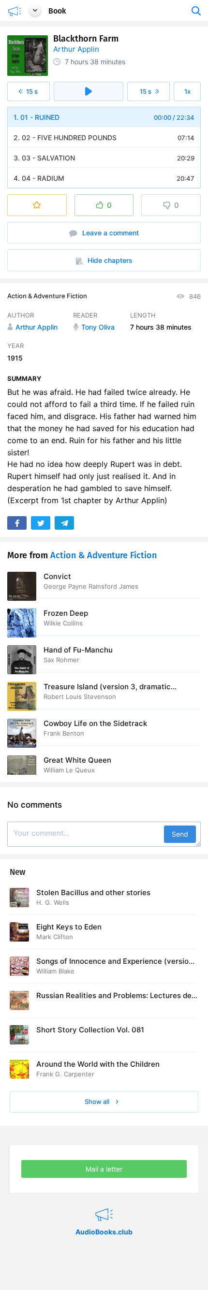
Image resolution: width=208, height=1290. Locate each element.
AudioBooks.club (104, 1202)
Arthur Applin (76, 49)
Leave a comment (109, 233)
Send (180, 834)
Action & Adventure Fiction (47, 296)
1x (187, 91)
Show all (98, 1101)
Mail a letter (104, 1169)
